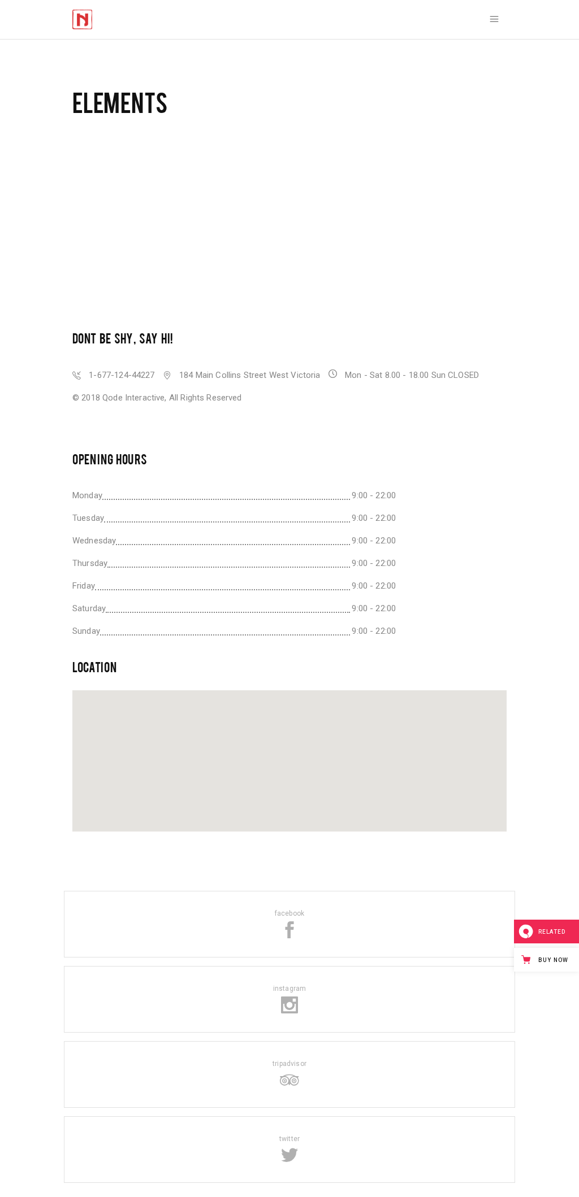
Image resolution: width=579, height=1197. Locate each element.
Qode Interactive (133, 398)
